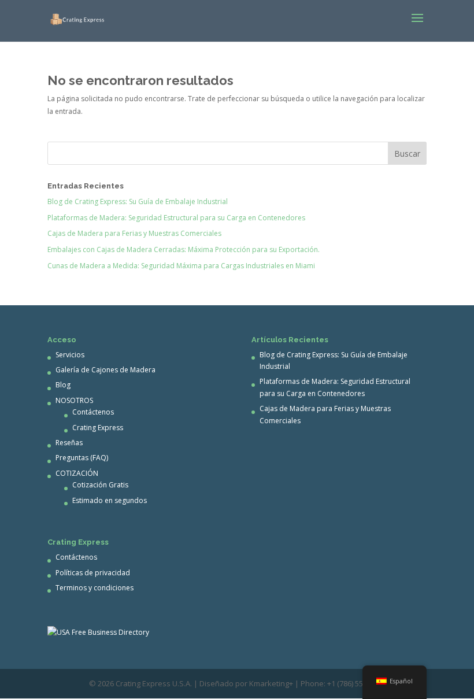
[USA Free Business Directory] (98, 632)
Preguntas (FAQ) (81, 458)
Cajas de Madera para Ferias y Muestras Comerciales (134, 233)
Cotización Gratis (100, 485)
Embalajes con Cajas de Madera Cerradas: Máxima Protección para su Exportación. (183, 249)
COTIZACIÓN (76, 473)
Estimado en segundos (109, 500)
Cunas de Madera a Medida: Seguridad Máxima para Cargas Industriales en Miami (181, 266)
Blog (63, 385)
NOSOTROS (74, 400)
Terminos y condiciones (94, 588)
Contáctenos (93, 412)
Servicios (69, 355)
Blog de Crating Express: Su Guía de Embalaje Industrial (137, 201)
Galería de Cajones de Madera (105, 370)
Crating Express (97, 427)
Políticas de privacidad (92, 573)
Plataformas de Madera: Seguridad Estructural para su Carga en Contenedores (176, 218)
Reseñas (69, 442)
